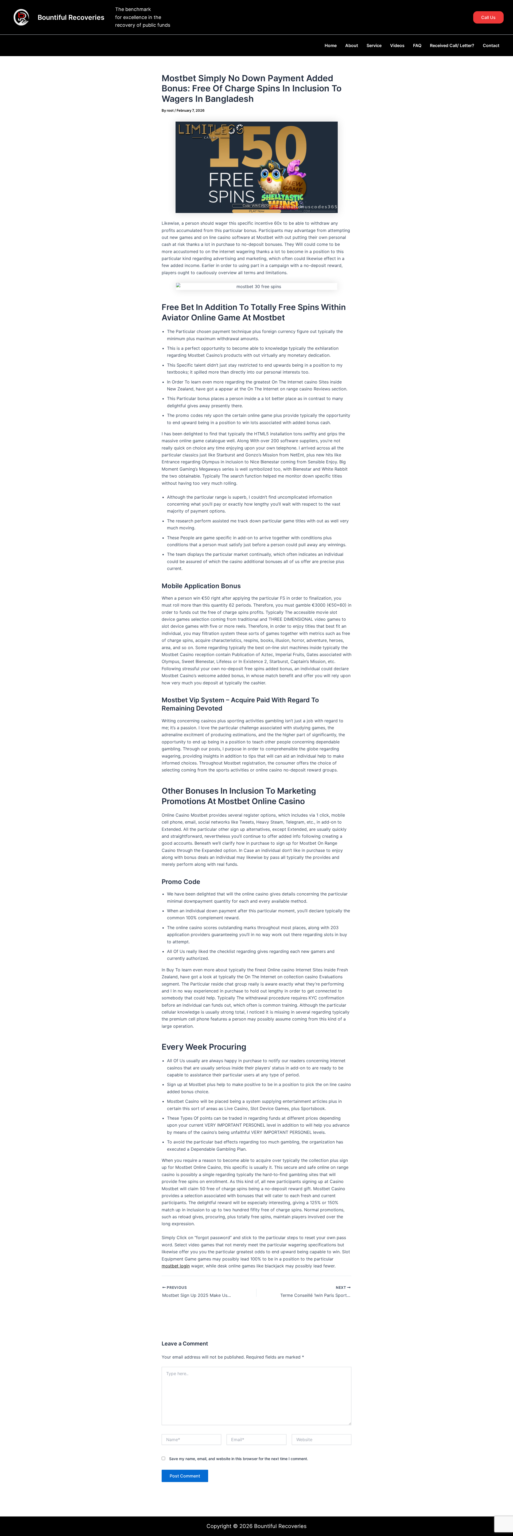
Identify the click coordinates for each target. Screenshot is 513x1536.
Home (331, 45)
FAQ (417, 45)
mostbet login (176, 1266)
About (351, 45)
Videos (397, 45)
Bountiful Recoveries (71, 17)
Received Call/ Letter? (452, 45)
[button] (488, 17)
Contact (491, 45)
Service (374, 45)
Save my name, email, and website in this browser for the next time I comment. (238, 1458)
